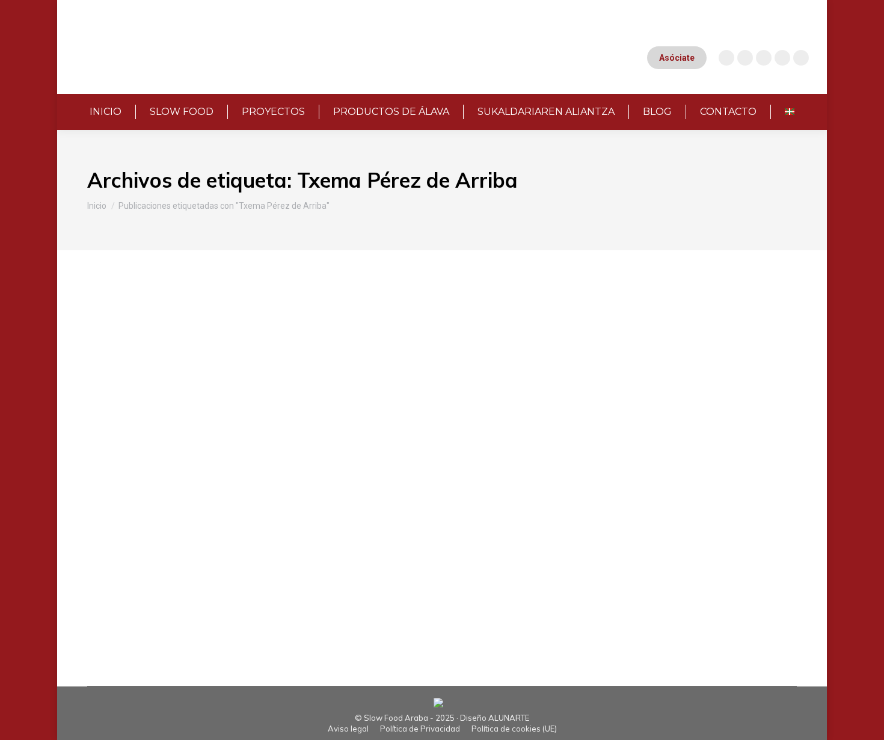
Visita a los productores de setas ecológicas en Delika (275, 425)
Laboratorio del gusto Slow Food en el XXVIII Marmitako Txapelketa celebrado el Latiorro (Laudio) (416, 313)
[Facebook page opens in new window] (764, 58)
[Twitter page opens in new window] (782, 58)
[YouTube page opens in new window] (745, 58)
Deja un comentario (421, 334)
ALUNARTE (508, 718)
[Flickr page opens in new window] (801, 58)
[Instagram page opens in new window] (726, 58)
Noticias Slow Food (164, 334)
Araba (114, 334)
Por (248, 334)
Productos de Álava (239, 574)
